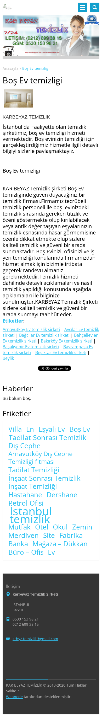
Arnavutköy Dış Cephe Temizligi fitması (40, 457)
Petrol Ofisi (26, 503)
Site (49, 535)
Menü (82, 7)
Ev (51, 552)
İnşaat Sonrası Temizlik (44, 478)
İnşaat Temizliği (32, 486)
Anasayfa (11, 68)
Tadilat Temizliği (33, 470)
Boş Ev (79, 429)
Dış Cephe (24, 446)
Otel (41, 527)
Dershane (62, 495)
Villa (15, 429)
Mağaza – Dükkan (60, 544)
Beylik (8, 358)
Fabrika (71, 535)
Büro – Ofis (25, 552)
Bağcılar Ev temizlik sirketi (44, 335)
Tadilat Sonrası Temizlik (47, 437)
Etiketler (13, 321)
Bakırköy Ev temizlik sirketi (66, 341)
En (30, 429)
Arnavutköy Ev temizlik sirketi (31, 329)
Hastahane (25, 495)
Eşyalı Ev (51, 429)
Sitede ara (94, 7)
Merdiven (23, 535)
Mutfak (19, 527)
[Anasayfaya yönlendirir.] (7, 9)
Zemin (82, 527)
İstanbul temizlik (31, 515)
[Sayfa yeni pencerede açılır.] (18, 106)
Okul (60, 527)
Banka (18, 544)
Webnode (14, 696)
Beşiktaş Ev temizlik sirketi (60, 352)
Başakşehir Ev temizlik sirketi (31, 347)
